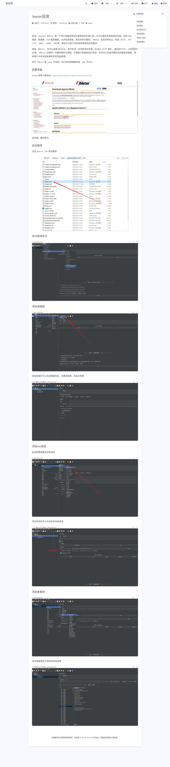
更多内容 (74, 23)
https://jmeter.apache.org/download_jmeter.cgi (72, 75)
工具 (82, 23)
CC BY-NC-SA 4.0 (85, 738)
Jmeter (90, 23)
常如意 (114, 738)
